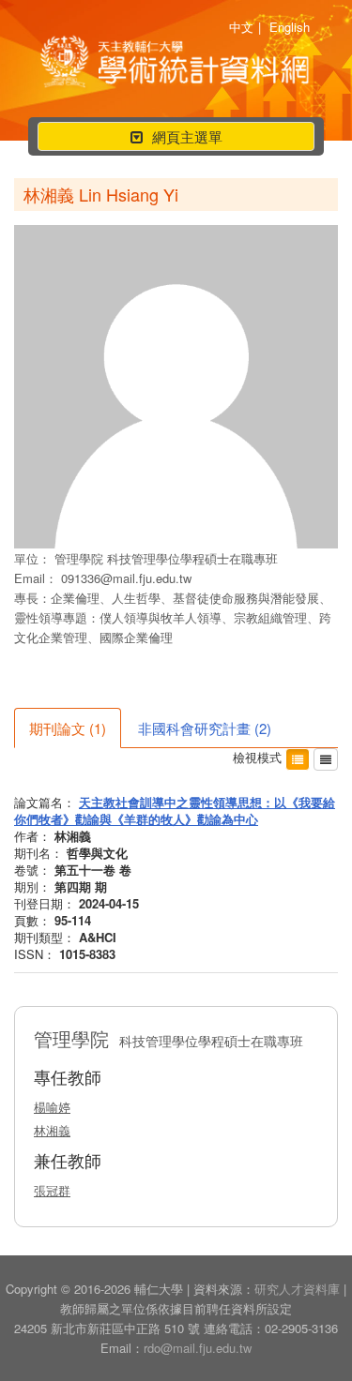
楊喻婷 (52, 1107)
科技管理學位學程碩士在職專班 (192, 558)
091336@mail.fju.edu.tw (126, 578)
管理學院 (80, 558)
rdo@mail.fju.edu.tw (198, 1348)
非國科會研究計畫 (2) (204, 728)
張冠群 (52, 1190)
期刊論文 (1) (67, 728)
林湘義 (52, 1130)
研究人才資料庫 (297, 1289)
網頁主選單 (176, 138)
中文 (241, 27)
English (289, 27)
